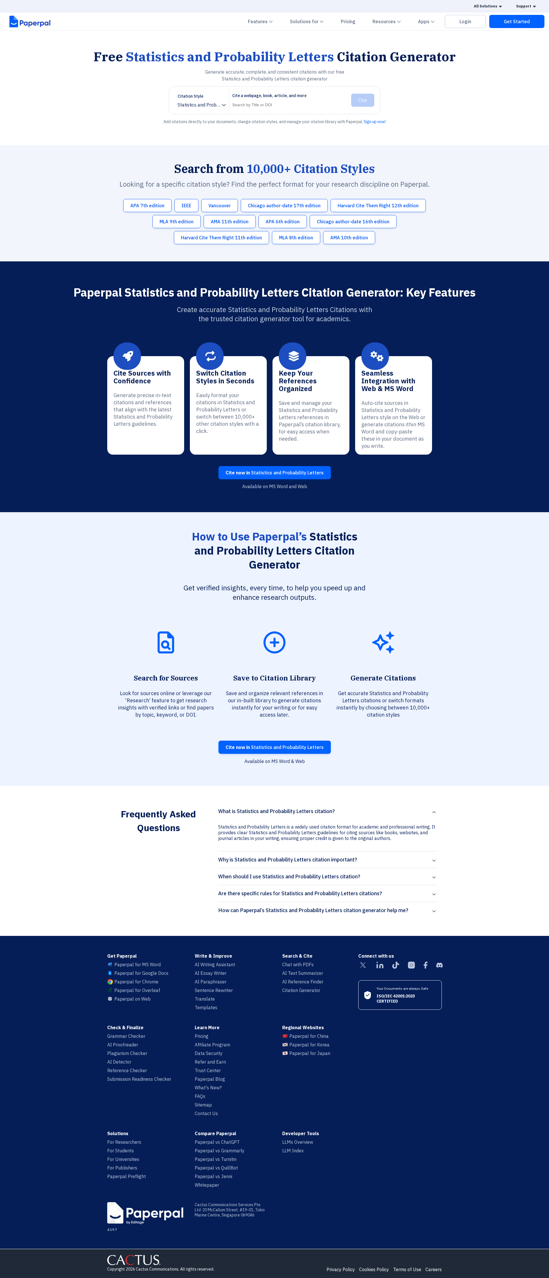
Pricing (348, 21)
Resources (390, 21)
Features (264, 21)
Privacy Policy (341, 1269)
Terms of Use (407, 1269)
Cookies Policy (374, 1269)
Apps (429, 21)
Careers (433, 1269)
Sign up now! (375, 121)
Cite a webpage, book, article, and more (269, 95)
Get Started (517, 21)
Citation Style (190, 96)
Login (465, 21)
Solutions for (310, 21)
